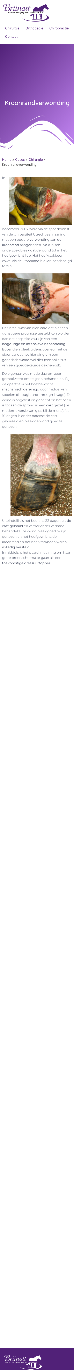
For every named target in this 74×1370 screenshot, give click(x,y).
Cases (20, 159)
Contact (11, 36)
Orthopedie (34, 28)
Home (6, 159)
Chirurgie (12, 28)
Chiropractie (59, 28)
